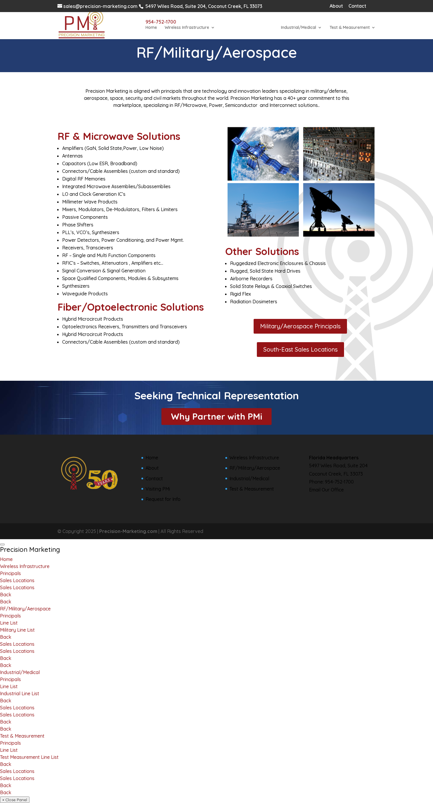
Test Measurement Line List (29, 757)
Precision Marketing (30, 549)
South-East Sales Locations (300, 349)
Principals (10, 573)
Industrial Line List (19, 693)
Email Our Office (326, 490)
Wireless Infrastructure (187, 27)
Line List (9, 623)
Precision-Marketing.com (128, 531)
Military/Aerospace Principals (300, 326)
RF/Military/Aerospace (245, 27)
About (336, 6)
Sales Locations (17, 580)
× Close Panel (14, 799)
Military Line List (17, 630)
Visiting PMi (158, 489)
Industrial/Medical (298, 27)
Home (151, 27)
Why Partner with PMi (216, 416)
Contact (357, 6)
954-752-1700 (339, 482)
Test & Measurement (350, 27)
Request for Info (163, 499)
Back (5, 594)
